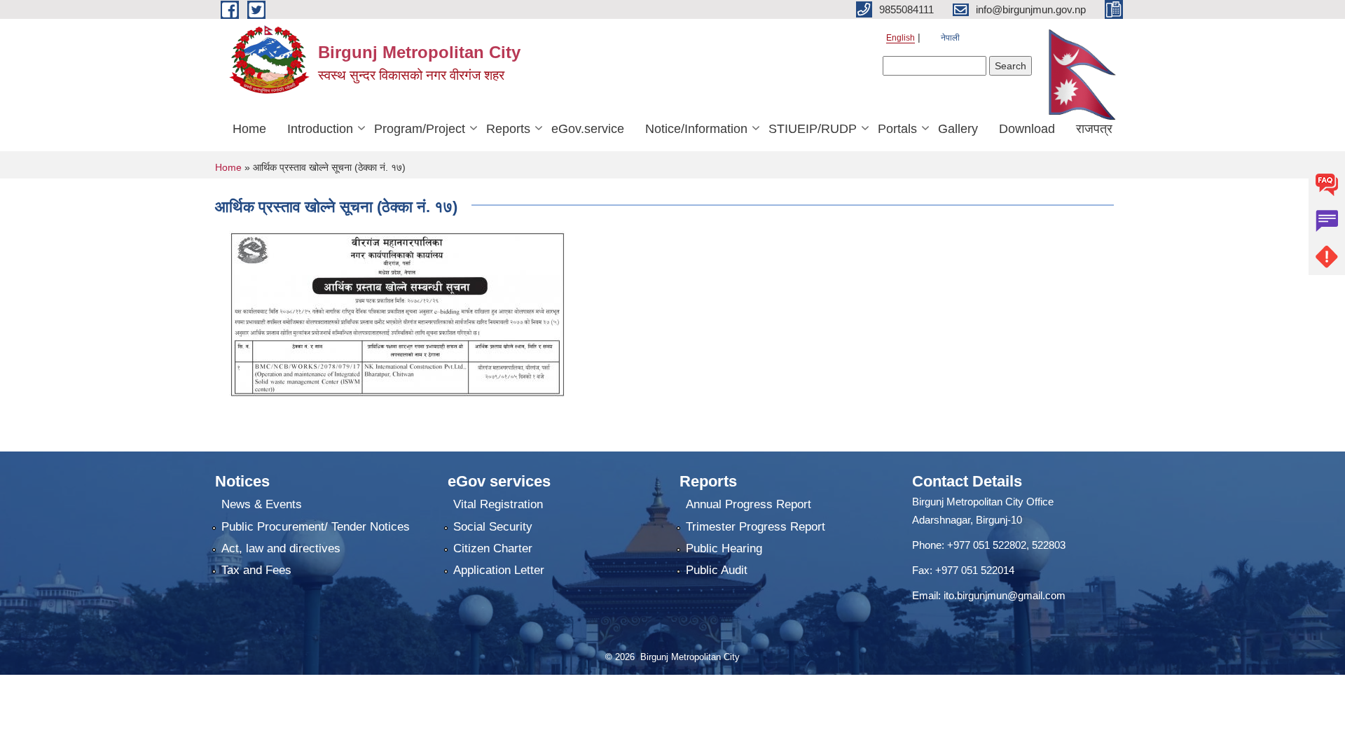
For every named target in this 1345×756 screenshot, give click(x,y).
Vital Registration (498, 504)
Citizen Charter (492, 548)
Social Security (492, 526)
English (900, 38)
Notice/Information (696, 129)
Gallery (958, 129)
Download (1027, 129)
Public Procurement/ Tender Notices (315, 526)
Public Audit (716, 570)
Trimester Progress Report (755, 526)
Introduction (320, 129)
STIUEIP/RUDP (812, 129)
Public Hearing (724, 548)
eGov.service (587, 129)
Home (249, 129)
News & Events (261, 504)
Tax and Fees (256, 570)
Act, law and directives (280, 548)
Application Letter (498, 570)
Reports (508, 129)
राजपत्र (1094, 129)
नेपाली (950, 38)
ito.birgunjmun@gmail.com (1004, 595)
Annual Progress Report (748, 504)
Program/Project (419, 129)
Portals (897, 129)
